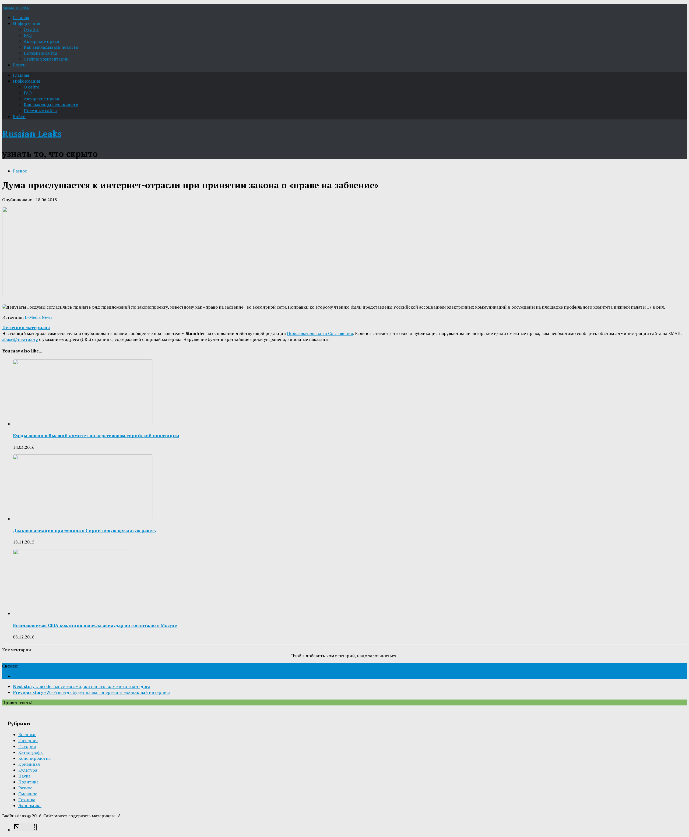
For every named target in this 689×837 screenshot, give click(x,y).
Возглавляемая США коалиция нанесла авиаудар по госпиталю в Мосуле (95, 625)
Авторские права (41, 41)
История (27, 746)
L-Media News (38, 317)
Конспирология (34, 758)
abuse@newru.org (20, 339)
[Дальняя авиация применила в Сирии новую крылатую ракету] (83, 519)
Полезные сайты (40, 53)
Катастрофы (31, 752)
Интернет (28, 740)
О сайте (31, 29)
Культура (27, 770)
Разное (20, 171)
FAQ (28, 35)
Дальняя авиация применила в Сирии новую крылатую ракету (84, 530)
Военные (27, 734)
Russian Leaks (15, 7)
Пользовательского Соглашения (320, 333)
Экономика (29, 805)
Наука (24, 776)
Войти (19, 65)
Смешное (27, 794)
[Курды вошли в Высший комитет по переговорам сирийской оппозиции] (83, 424)
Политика (28, 782)
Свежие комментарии (46, 59)
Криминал (29, 764)
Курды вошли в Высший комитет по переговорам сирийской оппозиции (96, 436)
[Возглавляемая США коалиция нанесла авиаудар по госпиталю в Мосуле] (71, 613)
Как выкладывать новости (51, 47)
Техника (26, 800)
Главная (21, 17)
